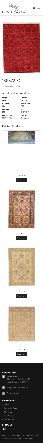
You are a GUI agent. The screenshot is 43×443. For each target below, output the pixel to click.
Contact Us (9, 419)
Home (6, 404)
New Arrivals (9, 416)
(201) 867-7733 (13, 393)
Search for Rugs (10, 408)
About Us (8, 412)
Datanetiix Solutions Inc (23, 438)
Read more (21, 180)
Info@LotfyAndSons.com (17, 387)
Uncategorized (14, 86)
